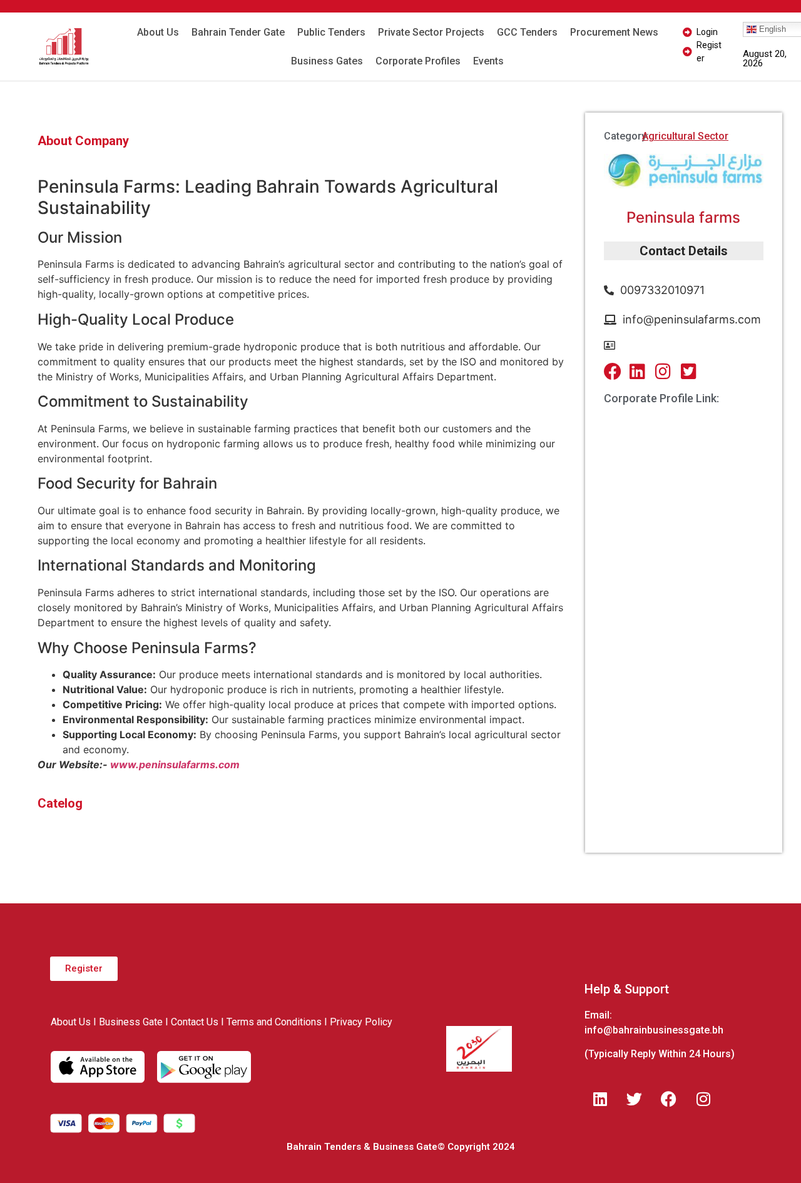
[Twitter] (634, 1099)
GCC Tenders (527, 32)
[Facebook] (669, 1099)
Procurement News (614, 32)
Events (488, 61)
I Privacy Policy (358, 1022)
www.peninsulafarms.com (175, 764)
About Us (158, 32)
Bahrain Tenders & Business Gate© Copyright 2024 (401, 1146)
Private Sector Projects (431, 32)
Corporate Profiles (418, 61)
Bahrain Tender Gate (238, 32)
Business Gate (131, 1022)
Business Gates (327, 61)
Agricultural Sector (685, 136)
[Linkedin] (600, 1099)
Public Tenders (331, 32)
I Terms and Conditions (271, 1022)
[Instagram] (703, 1099)
